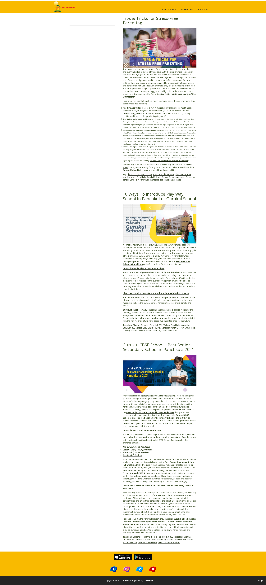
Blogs (260, 580)
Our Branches (186, 9)
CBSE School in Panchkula (179, 536)
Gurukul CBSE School (132, 327)
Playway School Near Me (149, 330)
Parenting (190, 177)
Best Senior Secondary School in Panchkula (147, 536)
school (126, 179)
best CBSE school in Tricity (140, 174)
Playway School (130, 330)
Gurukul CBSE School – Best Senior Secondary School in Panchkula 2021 (158, 347)
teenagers (154, 179)
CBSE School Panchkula (163, 174)
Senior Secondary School (169, 542)
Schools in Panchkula (139, 179)
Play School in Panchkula (168, 327)
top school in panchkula (170, 179)
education (185, 325)
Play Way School (188, 327)
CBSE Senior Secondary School (159, 539)
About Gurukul (169, 9)
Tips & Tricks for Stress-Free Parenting (150, 20)
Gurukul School (130, 170)
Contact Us (202, 9)
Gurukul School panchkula (173, 177)
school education (169, 330)
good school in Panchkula (134, 177)
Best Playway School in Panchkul (143, 325)
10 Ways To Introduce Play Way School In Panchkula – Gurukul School (159, 196)
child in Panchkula (183, 174)
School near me (130, 542)
